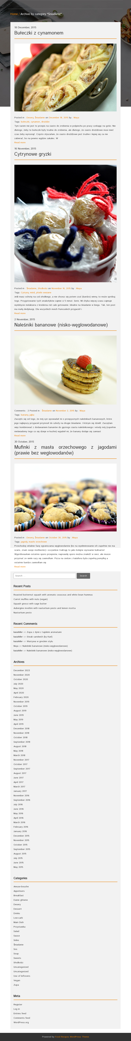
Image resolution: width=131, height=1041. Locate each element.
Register (18, 1004)
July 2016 (18, 804)
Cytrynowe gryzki (32, 154)
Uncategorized (21, 967)
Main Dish (19, 922)
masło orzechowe (38, 541)
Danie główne (21, 900)
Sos (15, 949)
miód (32, 292)
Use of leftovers (22, 976)
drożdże (45, 121)
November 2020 (22, 675)
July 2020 (18, 683)
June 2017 (19, 777)
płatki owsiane (43, 292)
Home (14, 14)
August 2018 (20, 746)
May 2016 (18, 813)
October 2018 (20, 737)
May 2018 (18, 751)
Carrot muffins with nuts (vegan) (31, 599)
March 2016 (19, 822)
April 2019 (18, 724)
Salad (16, 931)
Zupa (16, 985)
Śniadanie (40, 117)
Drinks (17, 913)
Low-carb (18, 918)
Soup (16, 953)
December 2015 (21, 835)
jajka (32, 414)
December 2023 (22, 670)
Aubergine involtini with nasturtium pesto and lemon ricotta (45, 608)
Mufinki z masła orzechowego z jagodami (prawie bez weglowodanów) (65, 450)
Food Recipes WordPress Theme (72, 1036)
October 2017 (20, 764)
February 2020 (21, 697)
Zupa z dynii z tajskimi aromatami (44, 632)
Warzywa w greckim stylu (40, 641)
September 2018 (22, 742)
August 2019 (20, 710)
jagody (24, 541)
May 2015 (18, 867)
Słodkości (42, 288)
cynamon (35, 121)
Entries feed (20, 1013)
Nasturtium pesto (23, 612)
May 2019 (18, 719)
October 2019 (20, 706)
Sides (16, 940)
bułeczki (25, 121)
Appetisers (19, 891)
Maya (76, 117)
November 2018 (21, 733)
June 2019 (19, 715)
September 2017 (22, 768)
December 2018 (21, 728)
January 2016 (20, 831)
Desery (30, 117)
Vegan (17, 980)
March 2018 (19, 755)
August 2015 (20, 853)
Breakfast (19, 895)
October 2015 (20, 844)
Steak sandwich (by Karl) (39, 636)
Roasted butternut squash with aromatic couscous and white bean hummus (53, 594)
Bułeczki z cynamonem (38, 33)
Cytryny (25, 292)
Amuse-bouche (21, 886)
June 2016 (19, 809)
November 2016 (21, 795)
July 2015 (18, 858)
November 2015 (21, 840)
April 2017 (18, 782)
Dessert (18, 909)
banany (24, 414)
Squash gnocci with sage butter (30, 603)
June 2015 (19, 862)
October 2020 (21, 679)
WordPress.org (21, 1022)
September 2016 (22, 800)
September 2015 (22, 849)
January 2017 (20, 791)
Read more (20, 142)
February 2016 (21, 827)
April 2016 (18, 818)
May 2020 (19, 688)
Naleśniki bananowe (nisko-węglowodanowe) (61, 325)
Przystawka (19, 926)
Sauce (17, 935)
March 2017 (19, 786)
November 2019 (21, 701)
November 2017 (21, 759)
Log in (17, 1009)
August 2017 (20, 773)
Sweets (17, 958)
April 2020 (19, 692)
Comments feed (22, 1018)
